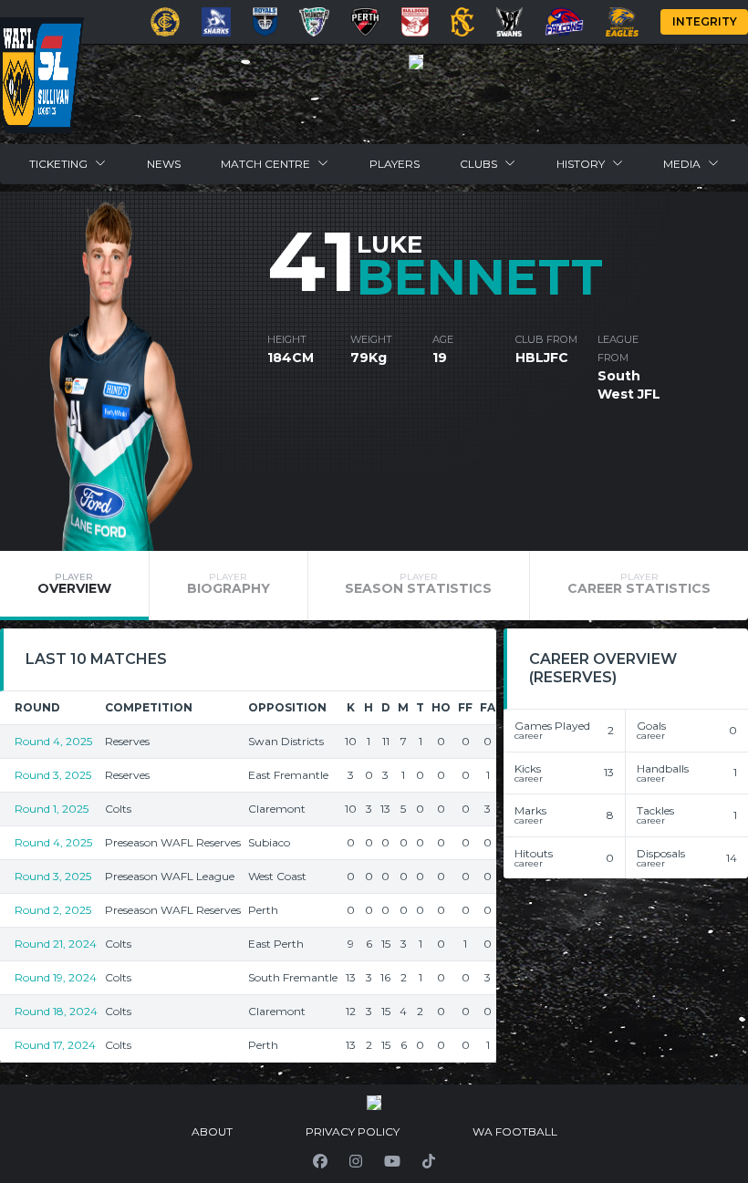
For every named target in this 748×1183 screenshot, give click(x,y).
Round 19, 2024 (56, 977)
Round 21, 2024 (56, 943)
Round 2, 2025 (53, 910)
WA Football (515, 1131)
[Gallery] (416, 62)
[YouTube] (392, 1161)
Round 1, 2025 (51, 808)
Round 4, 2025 (53, 741)
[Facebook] (320, 1161)
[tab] (74, 585)
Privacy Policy (353, 1131)
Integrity (704, 21)
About (212, 1131)
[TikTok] (428, 1161)
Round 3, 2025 (53, 775)
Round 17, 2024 (55, 1045)
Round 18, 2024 (56, 1011)
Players (394, 164)
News (164, 164)
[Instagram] (355, 1161)
